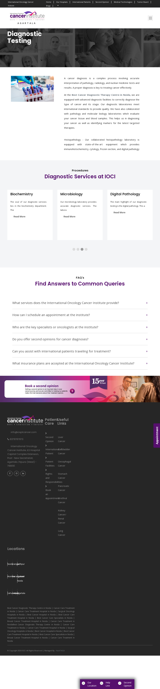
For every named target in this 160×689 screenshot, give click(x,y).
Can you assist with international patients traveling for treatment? (61, 351)
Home (48, 2)
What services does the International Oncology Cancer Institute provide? (65, 303)
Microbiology (21, 194)
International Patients (81, 2)
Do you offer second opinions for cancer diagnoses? (50, 339)
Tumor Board (142, 2)
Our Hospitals (62, 2)
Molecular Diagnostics (129, 194)
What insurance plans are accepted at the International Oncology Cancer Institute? (73, 363)
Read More (19, 216)
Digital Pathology (75, 194)
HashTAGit (60, 650)
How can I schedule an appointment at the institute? (51, 315)
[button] (73, 249)
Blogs (48, 6)
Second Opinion (102, 2)
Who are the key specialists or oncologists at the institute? (55, 327)
